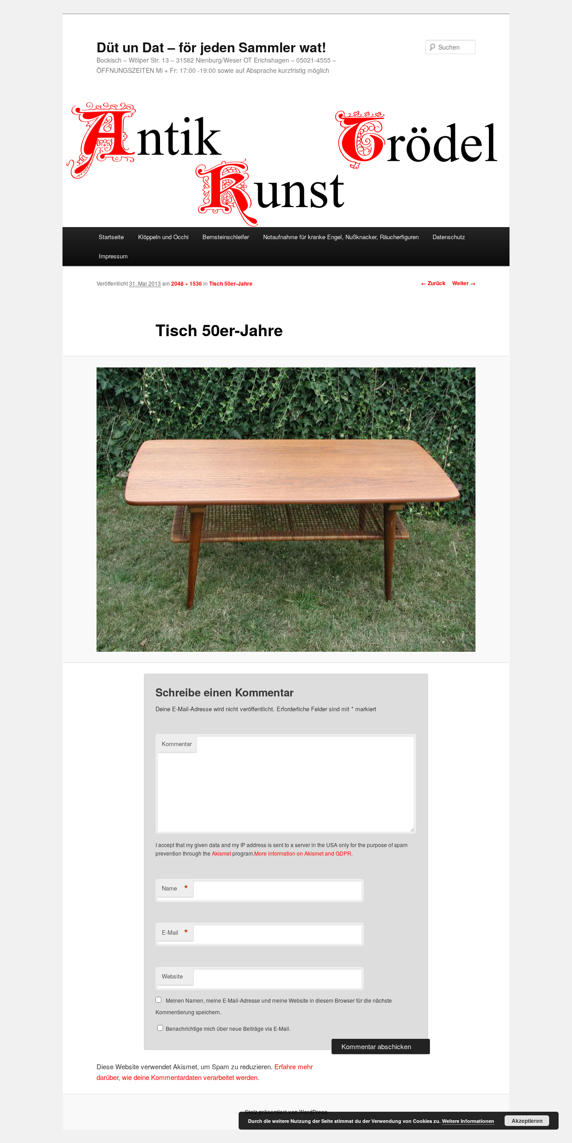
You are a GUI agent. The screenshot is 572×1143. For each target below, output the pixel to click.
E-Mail (175, 932)
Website (172, 976)
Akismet (221, 853)
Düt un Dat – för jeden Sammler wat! (211, 46)
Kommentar (177, 743)
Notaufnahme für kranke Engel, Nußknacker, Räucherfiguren (341, 236)
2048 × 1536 (186, 283)
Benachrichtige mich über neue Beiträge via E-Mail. (228, 1028)
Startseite (111, 236)
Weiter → (463, 283)
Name (175, 888)
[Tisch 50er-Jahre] (286, 509)
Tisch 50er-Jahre (230, 283)
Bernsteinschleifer (225, 236)
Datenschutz (449, 236)
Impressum (113, 256)
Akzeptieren (527, 1121)
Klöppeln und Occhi (163, 236)
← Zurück (433, 283)
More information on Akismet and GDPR (302, 853)
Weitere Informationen (468, 1121)
